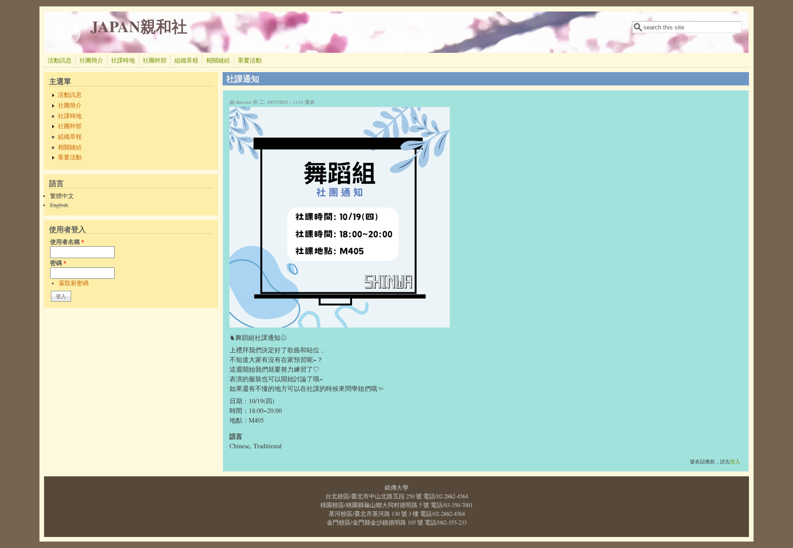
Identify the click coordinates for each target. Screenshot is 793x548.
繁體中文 (62, 196)
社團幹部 (155, 60)
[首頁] (67, 43)
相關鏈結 (218, 60)
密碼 (58, 263)
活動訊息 (60, 60)
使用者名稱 (67, 241)
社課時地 (123, 60)
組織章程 (186, 60)
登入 (735, 461)
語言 (235, 436)
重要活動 (250, 60)
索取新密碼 (74, 283)
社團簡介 (91, 60)
